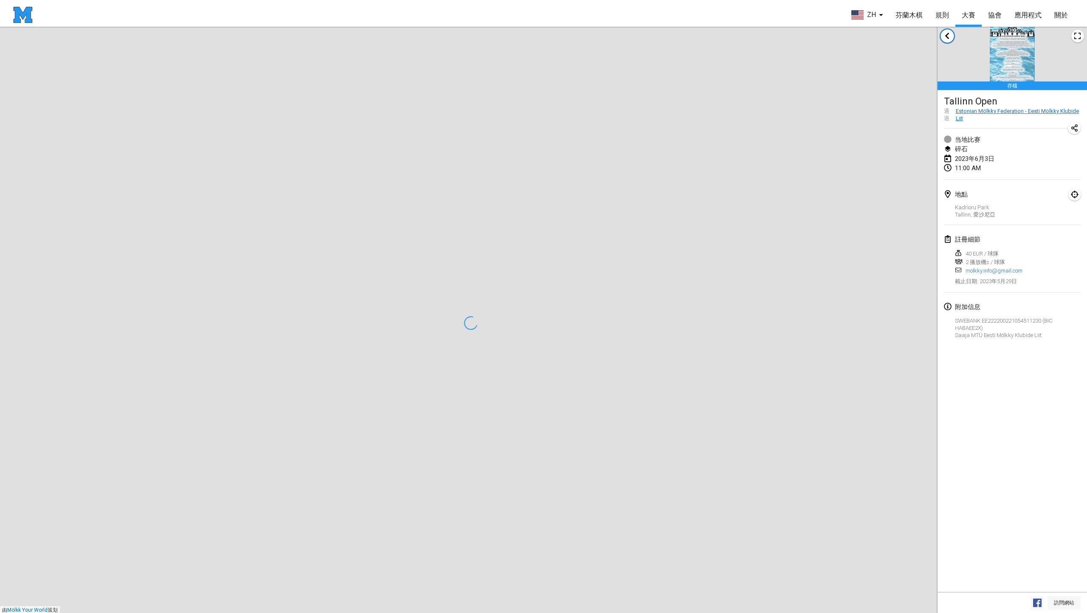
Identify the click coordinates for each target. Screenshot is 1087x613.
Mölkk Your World (27, 610)
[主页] (23, 14)
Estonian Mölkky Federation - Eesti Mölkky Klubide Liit (1017, 114)
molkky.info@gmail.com (994, 270)
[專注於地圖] (1074, 194)
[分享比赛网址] (1074, 127)
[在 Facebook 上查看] (1037, 603)
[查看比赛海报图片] (1077, 36)
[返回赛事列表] (947, 36)
